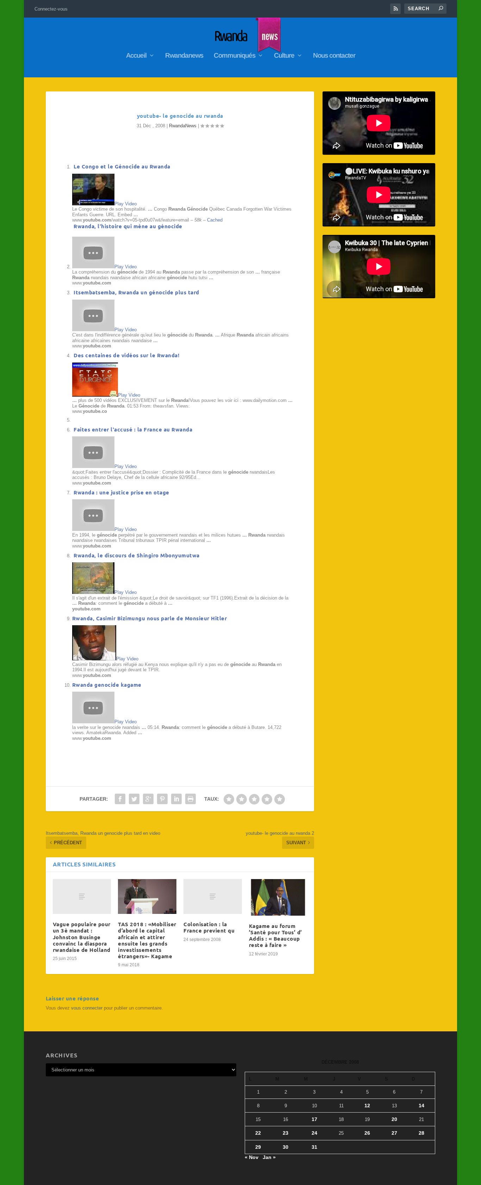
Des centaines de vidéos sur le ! (126, 355)
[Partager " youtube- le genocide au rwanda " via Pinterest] (162, 799)
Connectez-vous (51, 9)
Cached (215, 220)
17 (314, 1119)
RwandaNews (182, 125)
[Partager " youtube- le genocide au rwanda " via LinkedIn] (176, 799)
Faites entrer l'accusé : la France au (132, 429)
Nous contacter (334, 56)
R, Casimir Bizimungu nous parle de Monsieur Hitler (149, 618)
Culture (284, 56)
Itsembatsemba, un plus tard (135, 292)
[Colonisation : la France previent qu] (212, 896)
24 (314, 1133)
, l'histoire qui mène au (128, 226)
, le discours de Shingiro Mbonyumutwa (137, 555)
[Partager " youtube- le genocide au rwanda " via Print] (190, 799)
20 (394, 1119)
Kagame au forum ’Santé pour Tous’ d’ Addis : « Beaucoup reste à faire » (275, 935)
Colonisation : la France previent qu (209, 927)
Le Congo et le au (121, 166)
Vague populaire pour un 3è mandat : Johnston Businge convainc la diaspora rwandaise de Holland (82, 937)
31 (314, 1147)
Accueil (136, 56)
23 (285, 1133)
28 (421, 1133)
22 (258, 1133)
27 (394, 1133)
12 (367, 1105)
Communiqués (234, 56)
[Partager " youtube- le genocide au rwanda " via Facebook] (120, 799)
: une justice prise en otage (121, 492)
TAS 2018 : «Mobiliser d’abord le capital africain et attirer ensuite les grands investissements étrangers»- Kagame (147, 940)
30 (285, 1147)
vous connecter (86, 1008)
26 (367, 1133)
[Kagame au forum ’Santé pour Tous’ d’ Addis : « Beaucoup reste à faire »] (278, 897)
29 (258, 1147)
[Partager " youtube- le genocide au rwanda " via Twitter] (134, 799)
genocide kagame (107, 684)
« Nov (251, 1157)
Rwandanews (184, 56)
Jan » (269, 1157)
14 (421, 1105)
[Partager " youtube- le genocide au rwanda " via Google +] (148, 799)
